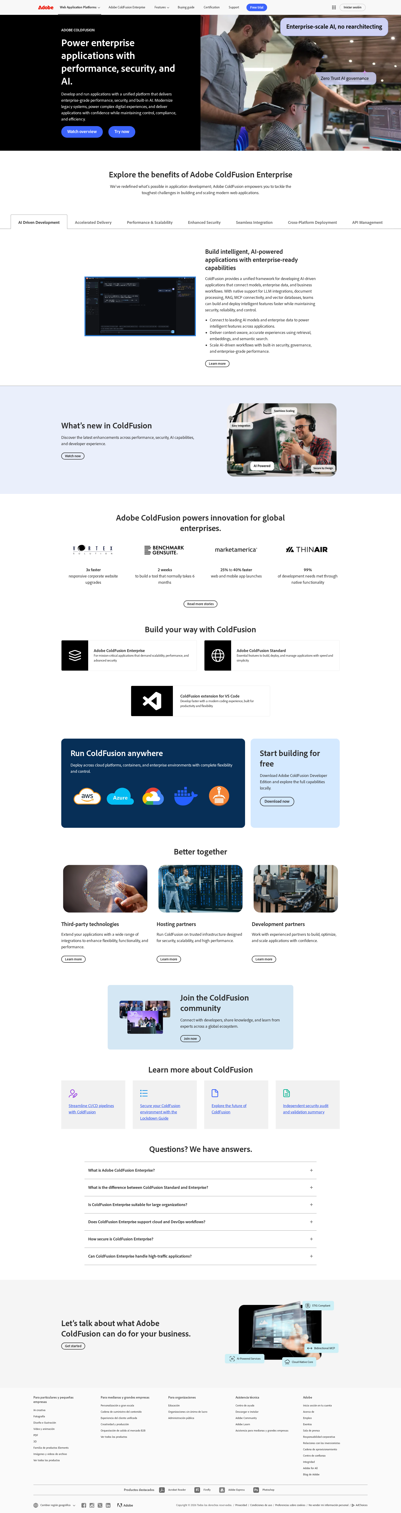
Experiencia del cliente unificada (119, 1418)
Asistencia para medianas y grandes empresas (262, 1430)
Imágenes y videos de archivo (50, 1454)
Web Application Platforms (78, 7)
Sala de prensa (311, 1430)
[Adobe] (45, 7)
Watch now (73, 456)
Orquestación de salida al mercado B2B (123, 1430)
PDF (35, 1435)
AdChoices (362, 1505)
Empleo (307, 1418)
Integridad (309, 1462)
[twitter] (100, 1505)
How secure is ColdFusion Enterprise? (120, 1239)
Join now (190, 1039)
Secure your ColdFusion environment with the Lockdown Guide (160, 1112)
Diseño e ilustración (44, 1422)
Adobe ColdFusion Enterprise (127, 7)
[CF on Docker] (186, 810)
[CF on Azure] (120, 810)
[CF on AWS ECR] (219, 809)
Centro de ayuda (245, 1405)
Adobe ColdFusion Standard (261, 650)
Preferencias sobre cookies (290, 1505)
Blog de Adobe (311, 1474)
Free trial (256, 7)
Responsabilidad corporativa (319, 1436)
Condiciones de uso (261, 1505)
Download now (277, 801)
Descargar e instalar (247, 1411)
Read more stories (200, 604)
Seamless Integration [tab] (254, 222)
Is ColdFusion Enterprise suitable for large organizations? (137, 1204)
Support (234, 7)
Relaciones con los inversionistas (321, 1443)
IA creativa (39, 1410)
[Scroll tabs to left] (3, 222)
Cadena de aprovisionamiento (320, 1449)
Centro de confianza (314, 1455)
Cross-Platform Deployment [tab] (312, 222)
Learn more (217, 364)
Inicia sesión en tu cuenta (317, 1405)
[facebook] (83, 1505)
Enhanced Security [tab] (204, 222)
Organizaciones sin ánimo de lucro (187, 1411)
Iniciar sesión (353, 7)
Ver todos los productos (46, 1460)
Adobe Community (246, 1418)
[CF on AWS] (87, 810)
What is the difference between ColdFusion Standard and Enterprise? (148, 1187)
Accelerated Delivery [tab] (93, 222)
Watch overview (82, 131)
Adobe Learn (243, 1424)
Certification (212, 7)
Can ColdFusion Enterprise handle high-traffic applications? (140, 1256)
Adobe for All (310, 1468)
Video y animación (44, 1429)
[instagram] (92, 1505)
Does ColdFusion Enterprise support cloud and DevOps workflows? (146, 1221)
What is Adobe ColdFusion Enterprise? (121, 1170)
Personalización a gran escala (117, 1405)
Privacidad (241, 1505)
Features (160, 7)
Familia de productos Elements (51, 1447)
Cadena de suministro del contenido (121, 1411)
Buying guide (186, 7)
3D (35, 1441)
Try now (121, 131)
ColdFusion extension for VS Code (209, 696)
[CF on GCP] (153, 810)
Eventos (307, 1424)
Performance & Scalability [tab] (150, 222)
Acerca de (308, 1411)
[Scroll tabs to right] (397, 222)
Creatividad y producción (115, 1424)
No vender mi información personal (329, 1505)
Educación (174, 1405)
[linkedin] (108, 1505)
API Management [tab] (367, 222)
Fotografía (39, 1416)
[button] (334, 7)
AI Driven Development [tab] (39, 222)
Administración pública (181, 1418)
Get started (73, 1346)
